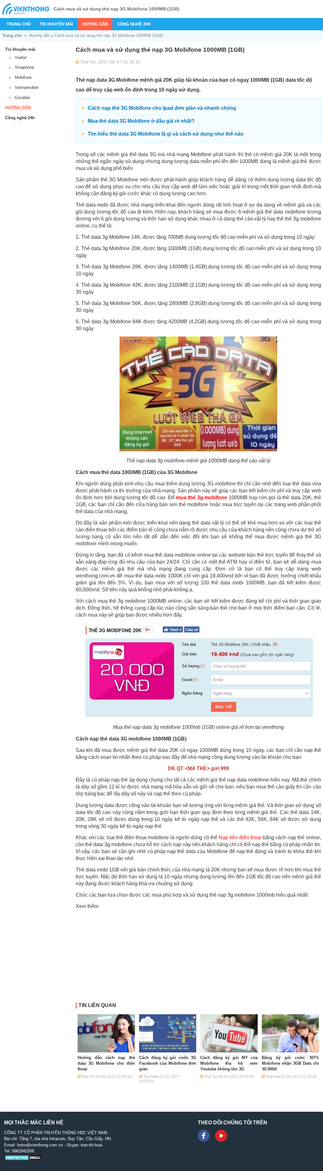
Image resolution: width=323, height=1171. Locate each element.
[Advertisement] (198, 958)
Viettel (20, 57)
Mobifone (23, 77)
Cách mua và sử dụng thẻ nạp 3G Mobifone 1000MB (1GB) (109, 35)
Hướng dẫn (95, 24)
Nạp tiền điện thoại (240, 837)
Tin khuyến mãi (56, 24)
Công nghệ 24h (133, 24)
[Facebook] (204, 1136)
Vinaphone (24, 67)
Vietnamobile (26, 87)
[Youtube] (221, 1136)
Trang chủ (19, 24)
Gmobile (22, 97)
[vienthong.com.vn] (26, 9)
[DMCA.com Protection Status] (23, 1159)
